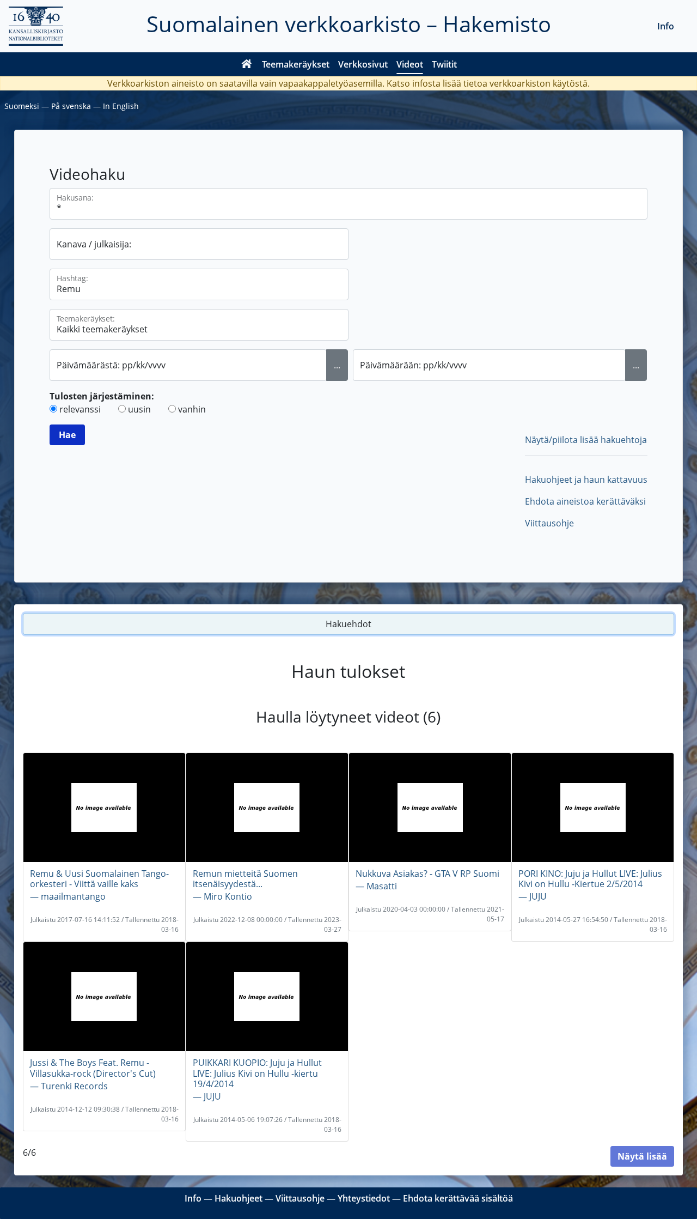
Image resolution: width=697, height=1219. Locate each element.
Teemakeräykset (295, 64)
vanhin (192, 409)
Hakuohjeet (238, 1198)
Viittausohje (549, 523)
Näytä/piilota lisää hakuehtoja (586, 440)
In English (121, 106)
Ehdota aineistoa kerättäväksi (585, 501)
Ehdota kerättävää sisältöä (458, 1198)
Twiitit (444, 64)
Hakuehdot (348, 624)
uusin (139, 409)
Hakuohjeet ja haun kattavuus (586, 480)
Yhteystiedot (364, 1198)
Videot (409, 64)
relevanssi (80, 409)
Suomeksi (21, 106)
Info (665, 26)
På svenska (71, 106)
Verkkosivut (363, 64)
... (337, 365)
